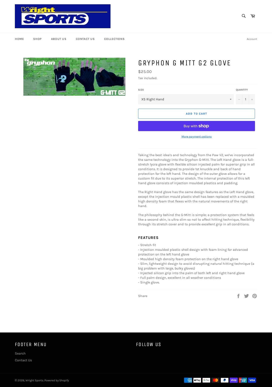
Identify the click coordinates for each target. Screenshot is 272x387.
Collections (114, 39)
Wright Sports (34, 380)
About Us (59, 39)
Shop (37, 39)
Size (141, 89)
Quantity (242, 89)
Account (252, 39)
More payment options (196, 136)
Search (20, 353)
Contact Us (85, 39)
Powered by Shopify (56, 380)
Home (19, 39)
